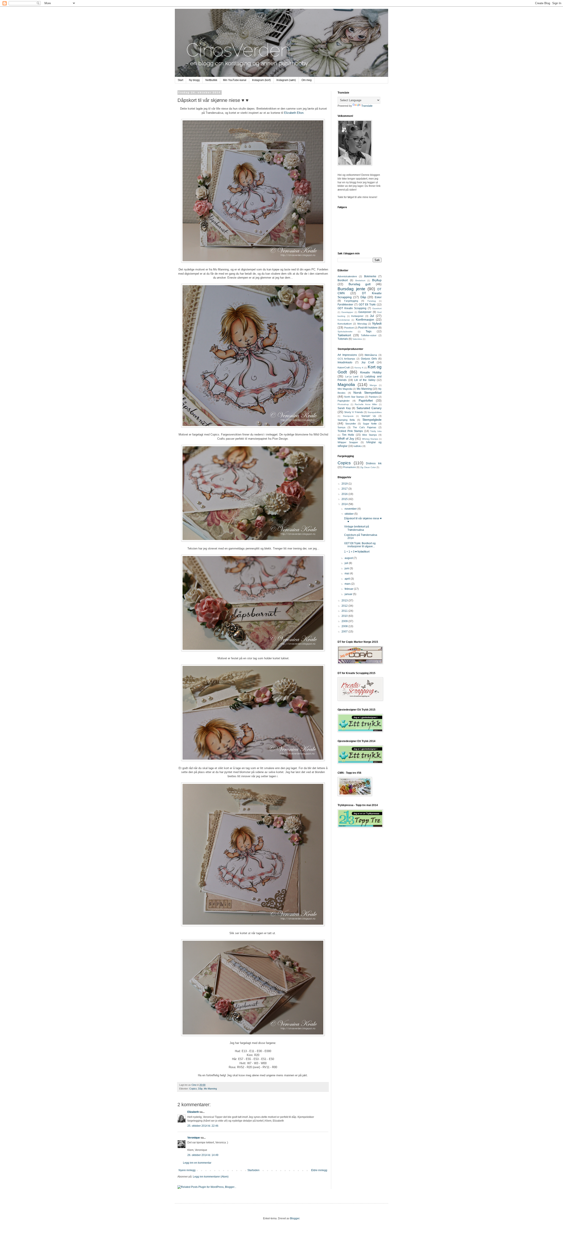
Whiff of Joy (346, 438)
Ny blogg (194, 80)
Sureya (341, 427)
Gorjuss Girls (369, 358)
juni (347, 568)
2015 (345, 499)
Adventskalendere (347, 276)
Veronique (193, 1137)
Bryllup (377, 280)
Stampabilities (374, 412)
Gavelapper (347, 312)
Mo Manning (210, 1088)
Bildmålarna (371, 355)
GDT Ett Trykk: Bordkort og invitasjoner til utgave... (360, 545)
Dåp (200, 1088)
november (351, 508)
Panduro (373, 396)
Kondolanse (344, 320)
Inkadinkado (345, 362)
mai (347, 573)
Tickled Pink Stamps (350, 431)
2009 (345, 621)
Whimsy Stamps (370, 439)
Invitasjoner (357, 316)
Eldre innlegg (319, 1170)
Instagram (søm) (286, 80)
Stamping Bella (346, 420)
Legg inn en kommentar (197, 1162)
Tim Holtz (348, 434)
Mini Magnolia (345, 389)
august (349, 558)
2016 (345, 494)
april (348, 578)
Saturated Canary (369, 408)
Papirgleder (344, 400)
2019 (345, 483)
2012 (345, 605)
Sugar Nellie (370, 423)
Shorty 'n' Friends (353, 412)
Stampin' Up (368, 416)
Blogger (294, 1218)
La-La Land (351, 376)
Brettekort (360, 280)
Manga (373, 385)
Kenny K (359, 367)
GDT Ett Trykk (367, 304)
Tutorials (343, 338)
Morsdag (362, 323)
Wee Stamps (369, 435)
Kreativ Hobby (371, 372)
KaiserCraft (344, 367)
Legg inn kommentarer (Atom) (210, 1176)
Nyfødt (377, 323)
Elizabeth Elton (293, 112)
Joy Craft (367, 362)
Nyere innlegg (187, 1170)
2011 (345, 610)
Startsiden (253, 1170)
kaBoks (358, 446)
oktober (349, 513)
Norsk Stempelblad (367, 392)
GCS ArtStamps (346, 358)
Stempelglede (372, 419)
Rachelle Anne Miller (366, 404)
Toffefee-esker (369, 335)
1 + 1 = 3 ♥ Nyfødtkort (356, 551)
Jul (372, 316)
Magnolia (346, 384)
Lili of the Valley (364, 380)
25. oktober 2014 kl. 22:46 (202, 1125)
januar (349, 594)
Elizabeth (193, 1111)
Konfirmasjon (365, 319)
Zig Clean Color (368, 467)
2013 (345, 600)
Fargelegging (351, 300)
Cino (194, 1085)
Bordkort (343, 280)
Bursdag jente (351, 289)
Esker (378, 297)
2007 (345, 631)
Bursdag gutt (360, 284)
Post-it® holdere (368, 327)
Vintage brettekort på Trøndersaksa (356, 528)
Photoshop (343, 404)
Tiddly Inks (376, 431)
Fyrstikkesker (345, 304)
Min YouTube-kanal (234, 80)
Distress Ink (374, 463)
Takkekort (344, 335)
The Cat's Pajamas (364, 427)
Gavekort (377, 308)
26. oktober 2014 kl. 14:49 (202, 1155)
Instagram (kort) (261, 80)
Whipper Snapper (348, 442)
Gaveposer (364, 312)
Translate (367, 105)
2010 (345, 615)
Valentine (357, 339)
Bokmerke (370, 276)
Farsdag (371, 301)
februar (349, 588)
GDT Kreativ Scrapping (352, 308)
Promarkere (349, 467)
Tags (368, 331)
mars (348, 583)
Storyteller (350, 423)
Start (180, 80)
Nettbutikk (211, 80)
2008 (345, 626)
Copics (193, 1088)
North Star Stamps (354, 396)
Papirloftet (366, 400)
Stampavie (348, 416)
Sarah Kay (344, 408)
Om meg (307, 80)
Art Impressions (347, 354)
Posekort (349, 327)
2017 (345, 488)
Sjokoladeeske (345, 331)
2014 (345, 504)
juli (347, 563)
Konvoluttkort (345, 323)
